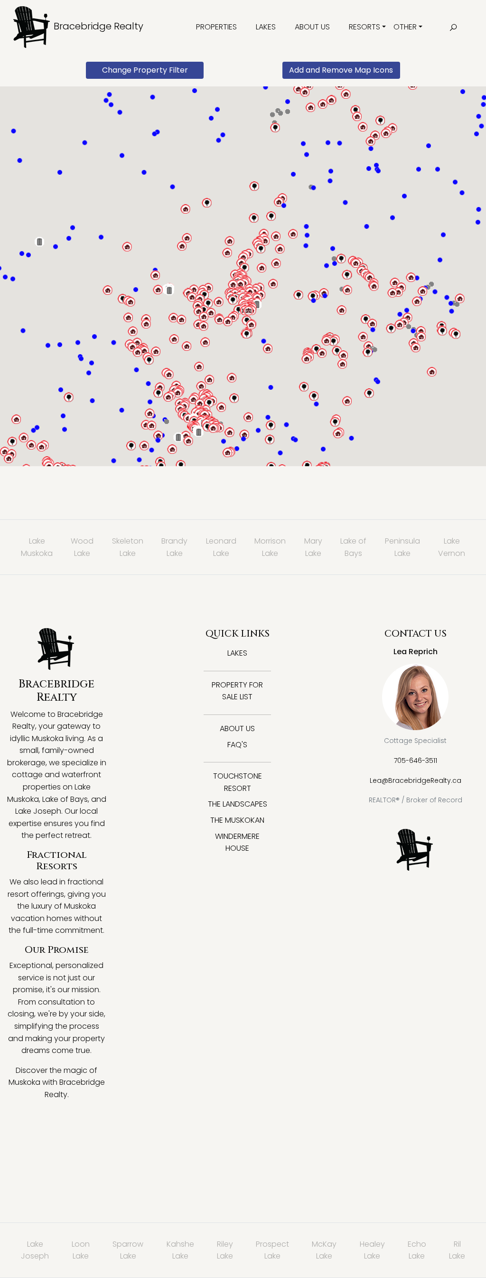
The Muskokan (237, 820)
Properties (216, 26)
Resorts (364, 26)
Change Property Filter (145, 70)
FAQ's (237, 744)
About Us (312, 26)
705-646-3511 (415, 760)
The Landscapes (237, 804)
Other (405, 26)
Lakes (266, 26)
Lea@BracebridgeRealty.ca (415, 780)
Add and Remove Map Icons (341, 70)
